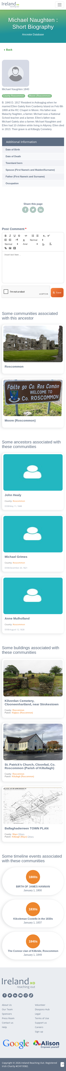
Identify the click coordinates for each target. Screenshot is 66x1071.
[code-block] (26, 236)
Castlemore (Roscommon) (40, 821)
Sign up (39, 1031)
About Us (7, 1004)
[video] (14, 248)
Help (4, 1027)
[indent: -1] (5, 240)
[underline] (14, 236)
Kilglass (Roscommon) (22, 713)
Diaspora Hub (42, 1009)
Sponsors (7, 1013)
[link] (5, 248)
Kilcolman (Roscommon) (40, 826)
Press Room (8, 1018)
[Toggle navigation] (59, 5)
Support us (41, 1022)
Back (9, 49)
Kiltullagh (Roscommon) (23, 776)
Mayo (15, 834)
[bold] (5, 236)
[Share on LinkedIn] (40, 210)
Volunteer (40, 1004)
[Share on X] (33, 210)
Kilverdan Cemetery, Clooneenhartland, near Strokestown (32, 702)
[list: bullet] (37, 236)
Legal (38, 1013)
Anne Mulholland (17, 618)
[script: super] (48, 236)
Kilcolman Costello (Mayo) (38, 815)
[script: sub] (44, 236)
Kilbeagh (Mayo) (20, 837)
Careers (39, 1027)
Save (58, 292)
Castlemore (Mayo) (39, 831)
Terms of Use (42, 1018)
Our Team (7, 1009)
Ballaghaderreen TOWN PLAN (27, 828)
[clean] (50, 244)
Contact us (7, 1022)
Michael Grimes (16, 556)
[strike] (19, 236)
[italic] (10, 236)
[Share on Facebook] (25, 210)
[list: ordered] (33, 236)
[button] (24, 240)
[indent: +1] (10, 240)
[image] (10, 248)
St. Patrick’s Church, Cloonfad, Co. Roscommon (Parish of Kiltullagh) (30, 766)
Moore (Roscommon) (20, 420)
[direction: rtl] (17, 240)
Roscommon (14, 366)
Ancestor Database (33, 34)
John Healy (13, 495)
